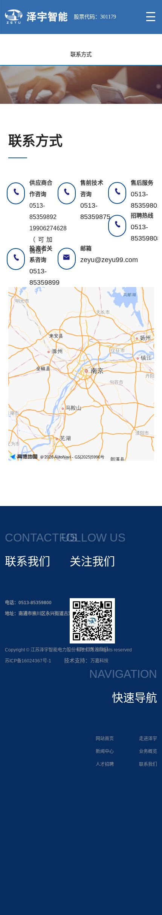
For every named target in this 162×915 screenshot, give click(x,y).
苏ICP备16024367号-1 (28, 660)
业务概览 (148, 751)
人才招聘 (105, 764)
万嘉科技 (99, 660)
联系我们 (148, 764)
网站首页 (105, 738)
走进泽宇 (148, 738)
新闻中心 (105, 751)
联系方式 (81, 54)
